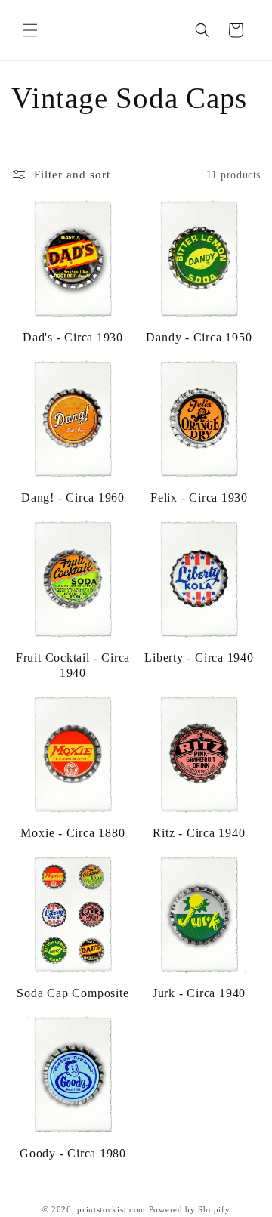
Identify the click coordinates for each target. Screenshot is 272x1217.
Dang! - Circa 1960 (73, 497)
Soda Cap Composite (72, 993)
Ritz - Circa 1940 (199, 832)
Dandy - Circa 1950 (199, 337)
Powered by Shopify (189, 1209)
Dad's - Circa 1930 (73, 337)
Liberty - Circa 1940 (199, 657)
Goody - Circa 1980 (73, 1153)
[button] (30, 30)
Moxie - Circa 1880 (72, 832)
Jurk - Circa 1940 (199, 993)
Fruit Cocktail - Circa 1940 (73, 664)
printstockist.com (111, 1209)
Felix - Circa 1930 (199, 497)
